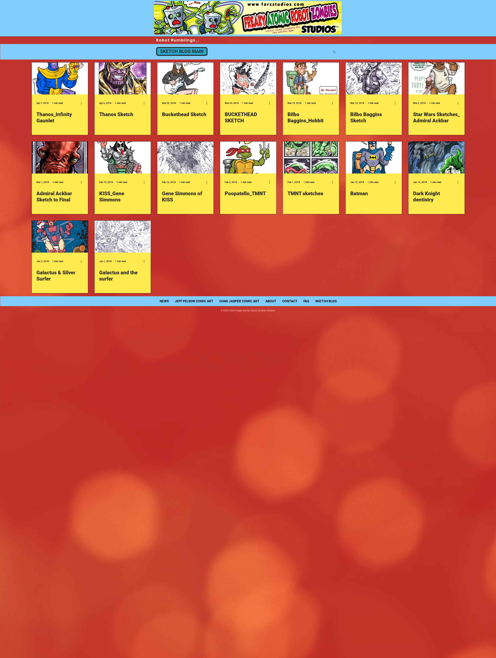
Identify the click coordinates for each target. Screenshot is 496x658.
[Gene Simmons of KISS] (185, 158)
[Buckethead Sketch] (185, 78)
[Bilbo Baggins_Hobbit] (311, 78)
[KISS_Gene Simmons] (123, 158)
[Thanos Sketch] (123, 78)
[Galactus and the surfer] (123, 237)
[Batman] (374, 158)
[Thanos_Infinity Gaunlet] (60, 78)
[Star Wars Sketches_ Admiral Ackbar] (436, 78)
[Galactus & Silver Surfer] (60, 237)
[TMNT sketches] (311, 158)
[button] (334, 52)
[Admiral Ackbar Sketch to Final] (60, 158)
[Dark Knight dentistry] (436, 158)
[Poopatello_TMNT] (248, 158)
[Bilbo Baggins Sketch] (374, 78)
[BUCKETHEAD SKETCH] (248, 78)
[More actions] (82, 103)
